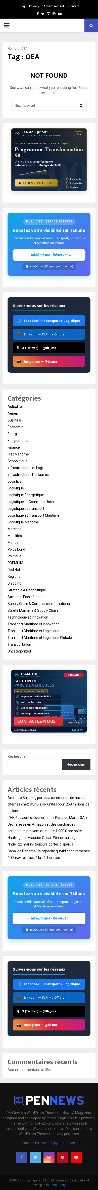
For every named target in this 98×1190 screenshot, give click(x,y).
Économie (15, 427)
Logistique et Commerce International (37, 502)
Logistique (16, 488)
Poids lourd (16, 549)
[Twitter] (35, 1157)
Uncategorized (19, 651)
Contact (73, 6)
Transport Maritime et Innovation (34, 624)
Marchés (14, 529)
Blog (22, 6)
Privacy (34, 6)
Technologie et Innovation (28, 617)
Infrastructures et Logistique (30, 468)
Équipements (18, 441)
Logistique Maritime (23, 522)
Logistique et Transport (26, 509)
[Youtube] (76, 1157)
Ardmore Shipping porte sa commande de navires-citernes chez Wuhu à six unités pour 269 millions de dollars (48, 804)
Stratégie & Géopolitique (27, 590)
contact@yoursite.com (58, 1143)
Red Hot (14, 570)
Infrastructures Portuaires (28, 475)
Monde (13, 543)
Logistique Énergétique (26, 495)
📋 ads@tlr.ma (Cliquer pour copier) (49, 266)
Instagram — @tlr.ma (36, 361)
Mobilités (15, 536)
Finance (14, 447)
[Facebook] (21, 1157)
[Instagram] (49, 1157)
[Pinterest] (62, 1157)
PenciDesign (58, 1185)
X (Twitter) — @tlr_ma (36, 347)
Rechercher (17, 756)
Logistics (14, 481)
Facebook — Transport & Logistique (48, 320)
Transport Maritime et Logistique (33, 631)
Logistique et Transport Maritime (33, 515)
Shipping (14, 583)
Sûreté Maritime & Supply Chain (33, 610)
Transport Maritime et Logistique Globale (40, 638)
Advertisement (53, 6)
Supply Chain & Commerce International (39, 604)
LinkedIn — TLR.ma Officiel (41, 334)
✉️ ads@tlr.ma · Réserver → (49, 255)
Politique (14, 556)
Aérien (13, 413)
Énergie (14, 434)
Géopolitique (17, 461)
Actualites (16, 407)
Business (15, 420)
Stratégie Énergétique (25, 597)
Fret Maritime (18, 454)
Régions (14, 576)
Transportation (19, 644)
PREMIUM (15, 563)
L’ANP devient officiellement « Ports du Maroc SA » (47, 818)
